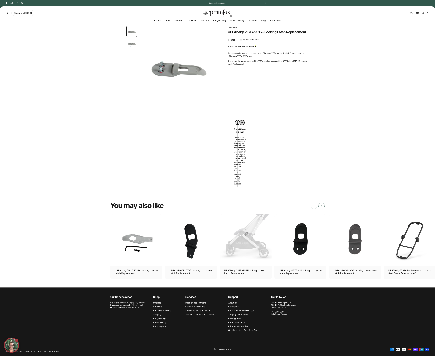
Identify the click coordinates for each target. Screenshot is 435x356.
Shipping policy (41, 351)
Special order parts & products (199, 314)
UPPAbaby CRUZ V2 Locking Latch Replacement (185, 272)
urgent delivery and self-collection (237, 181)
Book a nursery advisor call (241, 310)
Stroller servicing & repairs (197, 310)
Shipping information (238, 314)
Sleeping (157, 314)
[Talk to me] (11, 345)
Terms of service (30, 351)
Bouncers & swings (162, 310)
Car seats (157, 306)
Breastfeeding (159, 322)
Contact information (53, 351)
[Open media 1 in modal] (178, 65)
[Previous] (169, 3)
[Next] (265, 3)
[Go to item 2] (131, 44)
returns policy (242, 148)
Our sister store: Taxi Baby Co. (242, 330)
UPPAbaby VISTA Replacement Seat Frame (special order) (404, 272)
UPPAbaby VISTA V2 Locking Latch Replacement (294, 272)
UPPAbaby (232, 27)
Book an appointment (195, 303)
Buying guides (235, 318)
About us (232, 303)
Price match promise (238, 326)
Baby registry (159, 326)
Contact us (233, 306)
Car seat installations (195, 306)
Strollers (157, 303)
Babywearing (159, 318)
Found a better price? (251, 40)
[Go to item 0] (131, 31)
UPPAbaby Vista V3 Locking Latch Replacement (348, 272)
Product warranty (236, 322)
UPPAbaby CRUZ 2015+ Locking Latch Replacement (132, 272)
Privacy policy (19, 351)
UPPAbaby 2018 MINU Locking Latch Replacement (240, 272)
